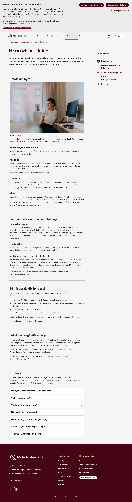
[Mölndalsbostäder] (27, 457)
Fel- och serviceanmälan (66, 476)
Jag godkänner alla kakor (117, 5)
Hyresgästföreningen (18, 359)
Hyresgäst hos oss (26, 42)
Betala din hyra (107, 61)
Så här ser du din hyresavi (111, 72)
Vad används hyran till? (21, 398)
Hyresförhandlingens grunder (25, 412)
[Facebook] (10, 489)
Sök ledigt (61, 461)
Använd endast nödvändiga (91, 5)
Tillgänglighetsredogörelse (88, 464)
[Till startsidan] (19, 36)
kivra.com (41, 200)
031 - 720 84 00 (18, 465)
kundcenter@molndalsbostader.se (26, 470)
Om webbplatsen (87, 456)
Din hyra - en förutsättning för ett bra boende (31, 391)
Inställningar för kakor (120, 11)
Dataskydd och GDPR (86, 468)
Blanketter (61, 484)
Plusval (60, 472)
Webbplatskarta (84, 472)
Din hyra (104, 84)
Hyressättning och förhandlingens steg (29, 420)
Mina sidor (16, 139)
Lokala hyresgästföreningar (109, 78)
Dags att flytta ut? (63, 480)
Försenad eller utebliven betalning (111, 67)
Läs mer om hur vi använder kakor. (17, 28)
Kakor (81, 461)
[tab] (109, 36)
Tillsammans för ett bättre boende (26, 434)
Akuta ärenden (15, 480)
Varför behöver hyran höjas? (24, 405)
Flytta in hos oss (63, 464)
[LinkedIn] (16, 489)
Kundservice (14, 42)
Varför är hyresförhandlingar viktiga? (28, 427)
